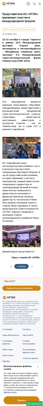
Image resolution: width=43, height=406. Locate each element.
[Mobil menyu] (39, 3)
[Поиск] (34, 3)
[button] (34, 403)
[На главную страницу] (9, 4)
